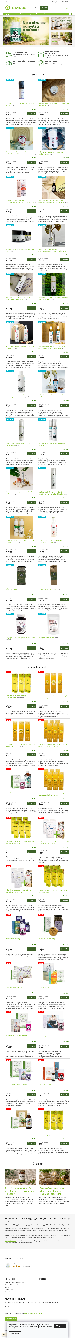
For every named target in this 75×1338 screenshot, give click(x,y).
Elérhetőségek (8, 1289)
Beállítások (14, 1333)
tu (25, 1329)
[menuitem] (13, 14)
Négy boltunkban (9, 1241)
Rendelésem (8, 1292)
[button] (6, 31)
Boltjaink (7, 1287)
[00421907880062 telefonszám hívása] (7, 2)
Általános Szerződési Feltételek (14, 1282)
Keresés (43, 8)
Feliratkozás (10, 1319)
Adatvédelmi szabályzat (12, 1285)
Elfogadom (59, 1326)
